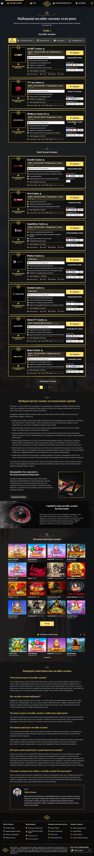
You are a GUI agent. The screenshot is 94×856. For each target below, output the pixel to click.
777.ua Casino (34, 82)
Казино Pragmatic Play (79, 828)
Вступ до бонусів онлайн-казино (35, 831)
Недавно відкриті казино (13, 831)
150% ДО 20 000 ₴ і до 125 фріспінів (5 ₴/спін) (45, 53)
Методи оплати (71, 127)
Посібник (82, 3)
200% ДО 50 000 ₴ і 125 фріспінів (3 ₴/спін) (48, 86)
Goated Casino (34, 288)
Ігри (34, 3)
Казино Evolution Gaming (80, 838)
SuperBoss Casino (36, 224)
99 (49, 387)
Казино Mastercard (56, 838)
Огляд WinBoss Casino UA (74, 123)
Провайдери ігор (71, 67)
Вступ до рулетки (33, 839)
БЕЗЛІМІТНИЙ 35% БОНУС (43, 323)
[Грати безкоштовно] (17, 551)
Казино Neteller (54, 841)
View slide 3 (48, 657)
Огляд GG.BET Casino (74, 58)
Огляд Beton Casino (75, 359)
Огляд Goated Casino (75, 297)
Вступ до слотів (32, 836)
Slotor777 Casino (35, 320)
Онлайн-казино (16, 3)
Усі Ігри (47, 624)
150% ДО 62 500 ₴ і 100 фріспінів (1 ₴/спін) (48, 197)
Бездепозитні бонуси (18, 497)
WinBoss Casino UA (37, 114)
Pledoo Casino (34, 256)
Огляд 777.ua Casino (75, 91)
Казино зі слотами (78, 841)
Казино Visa (53, 834)
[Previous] (80, 634)
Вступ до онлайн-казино (35, 828)
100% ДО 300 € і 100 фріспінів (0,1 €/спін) (48, 163)
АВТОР (26, 789)
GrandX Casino (34, 160)
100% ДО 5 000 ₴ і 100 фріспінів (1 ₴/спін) (48, 227)
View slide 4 (49, 657)
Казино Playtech (77, 834)
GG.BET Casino (34, 49)
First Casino (33, 193)
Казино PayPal (54, 828)
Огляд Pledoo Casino (75, 265)
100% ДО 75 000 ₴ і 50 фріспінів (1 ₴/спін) (48, 117)
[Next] (84, 634)
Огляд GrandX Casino (74, 169)
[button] (81, 850)
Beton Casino (33, 350)
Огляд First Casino (74, 203)
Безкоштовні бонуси (63, 3)
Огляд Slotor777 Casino (75, 329)
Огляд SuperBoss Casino (74, 233)
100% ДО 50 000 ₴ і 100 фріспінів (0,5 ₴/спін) (44, 354)
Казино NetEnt (77, 831)
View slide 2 (46, 657)
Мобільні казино (10, 838)
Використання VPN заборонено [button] (39, 57)
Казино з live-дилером (12, 834)
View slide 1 (44, 657)
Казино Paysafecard (56, 831)
